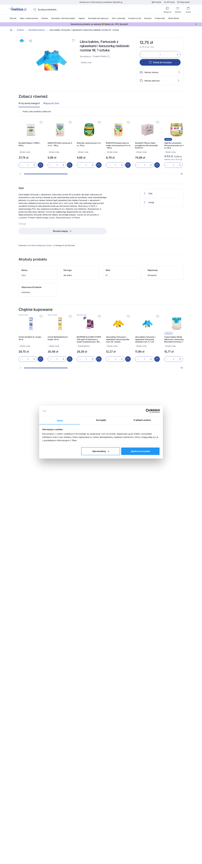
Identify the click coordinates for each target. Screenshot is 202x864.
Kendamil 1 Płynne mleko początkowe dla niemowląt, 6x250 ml (146, 145)
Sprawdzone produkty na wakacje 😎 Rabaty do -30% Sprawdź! (99, 24)
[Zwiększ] (177, 54)
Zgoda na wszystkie (140, 451)
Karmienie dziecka (37, 30)
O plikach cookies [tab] (142, 420)
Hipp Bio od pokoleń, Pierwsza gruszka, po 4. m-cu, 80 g (175, 145)
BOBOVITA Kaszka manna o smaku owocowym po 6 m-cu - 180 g (118, 145)
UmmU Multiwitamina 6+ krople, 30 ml (58, 338)
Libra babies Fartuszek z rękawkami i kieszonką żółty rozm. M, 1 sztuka (117, 339)
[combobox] (95, 9)
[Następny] (181, 174)
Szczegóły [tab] (101, 420)
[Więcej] (178, 80)
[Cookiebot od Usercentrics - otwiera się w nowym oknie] (148, 411)
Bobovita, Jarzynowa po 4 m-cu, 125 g (89, 144)
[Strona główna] (11, 30)
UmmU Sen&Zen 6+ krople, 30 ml (30, 338)
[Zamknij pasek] (196, 24)
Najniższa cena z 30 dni (171, 159)
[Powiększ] (30, 41)
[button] (108, 56)
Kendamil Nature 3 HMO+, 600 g (30, 144)
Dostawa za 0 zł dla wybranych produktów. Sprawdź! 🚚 (101, 2)
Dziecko (20, 30)
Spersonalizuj (99, 451)
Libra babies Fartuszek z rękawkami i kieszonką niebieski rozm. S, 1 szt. (145, 339)
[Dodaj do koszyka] (40, 165)
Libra (23, 275)
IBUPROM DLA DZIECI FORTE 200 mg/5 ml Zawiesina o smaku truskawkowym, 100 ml (89, 339)
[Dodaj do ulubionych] (73, 40)
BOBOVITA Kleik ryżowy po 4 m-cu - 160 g (60, 144)
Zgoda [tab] (60, 420)
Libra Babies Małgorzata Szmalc (39, 245)
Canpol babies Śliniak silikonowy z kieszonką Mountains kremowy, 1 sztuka (176, 339)
